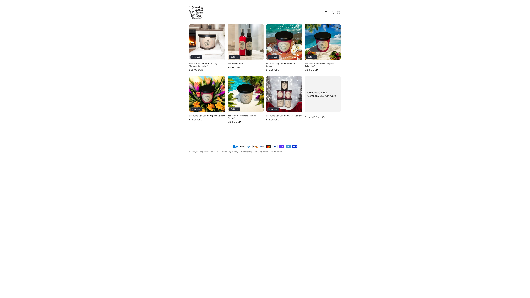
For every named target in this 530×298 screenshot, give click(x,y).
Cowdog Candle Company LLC (208, 152)
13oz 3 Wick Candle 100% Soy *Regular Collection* (203, 64)
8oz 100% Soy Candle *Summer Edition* (242, 117)
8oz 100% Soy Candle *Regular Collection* (319, 64)
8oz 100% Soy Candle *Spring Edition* (207, 116)
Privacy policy (246, 152)
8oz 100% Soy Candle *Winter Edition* (284, 116)
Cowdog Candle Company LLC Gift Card (321, 94)
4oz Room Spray (235, 63)
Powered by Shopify (230, 152)
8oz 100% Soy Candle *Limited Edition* (280, 64)
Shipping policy (261, 152)
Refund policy (276, 152)
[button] (326, 13)
